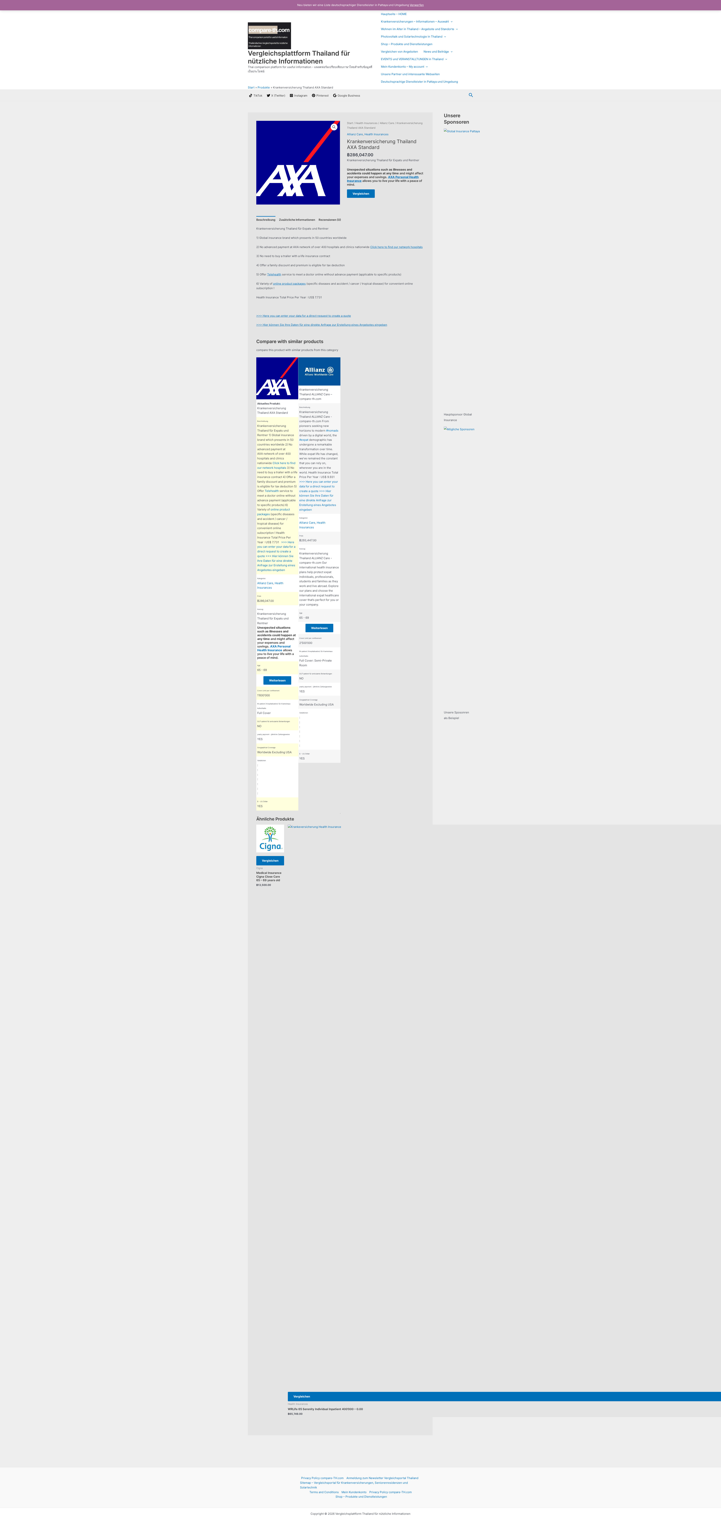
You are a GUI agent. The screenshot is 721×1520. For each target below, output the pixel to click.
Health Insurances (366, 123)
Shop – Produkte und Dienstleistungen (406, 44)
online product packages (289, 283)
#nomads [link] (332, 430)
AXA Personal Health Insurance (273, 648)
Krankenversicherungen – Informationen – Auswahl (415, 21)
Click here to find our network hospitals (396, 247)
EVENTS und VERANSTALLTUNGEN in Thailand (412, 59)
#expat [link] (303, 440)
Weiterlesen (277, 680)
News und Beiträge (436, 51)
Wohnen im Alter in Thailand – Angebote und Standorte (417, 29)
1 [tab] (340, 813)
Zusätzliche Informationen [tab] (297, 220)
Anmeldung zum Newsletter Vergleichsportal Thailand (382, 1478)
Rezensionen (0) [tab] (330, 220)
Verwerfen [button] (417, 5)
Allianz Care (387, 123)
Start (350, 123)
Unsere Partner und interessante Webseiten (410, 74)
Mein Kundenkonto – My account (402, 66)
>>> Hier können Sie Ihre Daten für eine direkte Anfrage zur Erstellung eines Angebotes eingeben (321, 325)
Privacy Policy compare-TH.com (322, 1478)
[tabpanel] (277, 584)
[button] (451, 21)
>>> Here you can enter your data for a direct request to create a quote (303, 316)
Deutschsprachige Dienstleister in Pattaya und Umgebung (419, 81)
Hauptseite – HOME (394, 14)
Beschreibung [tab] (265, 220)
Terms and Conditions (324, 1492)
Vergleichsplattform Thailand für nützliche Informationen (299, 57)
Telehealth (274, 274)
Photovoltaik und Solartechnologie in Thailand (411, 36)
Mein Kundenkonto (354, 1492)
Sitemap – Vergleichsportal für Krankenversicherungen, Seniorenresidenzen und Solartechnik (354, 1485)
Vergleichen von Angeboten (399, 51)
